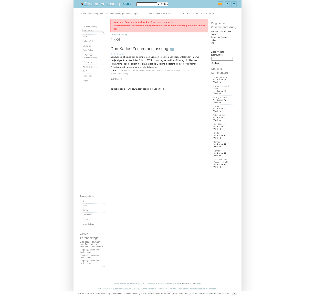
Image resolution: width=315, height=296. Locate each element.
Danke (216, 106)
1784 (115, 71)
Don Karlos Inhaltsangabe (143, 71)
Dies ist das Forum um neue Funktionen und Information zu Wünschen (91, 244)
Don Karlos (125, 71)
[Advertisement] (93, 138)
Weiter (103, 266)
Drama (160, 71)
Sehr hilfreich (219, 124)
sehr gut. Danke (220, 97)
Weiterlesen (116, 79)
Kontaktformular (188, 283)
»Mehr (214, 43)
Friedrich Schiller (172, 71)
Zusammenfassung (102, 4)
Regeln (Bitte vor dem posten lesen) (89, 251)
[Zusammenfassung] (227, 4)
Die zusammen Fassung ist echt (220, 161)
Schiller (186, 71)
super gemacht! (220, 77)
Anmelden (127, 4)
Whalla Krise (219, 115)
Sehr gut (217, 142)
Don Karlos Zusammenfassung (139, 48)
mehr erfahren (223, 293)
